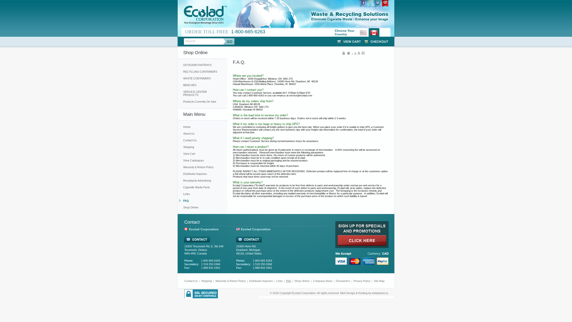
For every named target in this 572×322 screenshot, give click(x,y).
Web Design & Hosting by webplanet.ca (364, 293)
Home (187, 127)
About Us (188, 133)
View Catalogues (193, 160)
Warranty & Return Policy (198, 167)
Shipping (188, 147)
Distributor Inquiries (195, 174)
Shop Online (190, 207)
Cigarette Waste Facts (196, 187)
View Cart (189, 153)
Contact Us (190, 140)
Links (186, 194)
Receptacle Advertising (197, 180)
